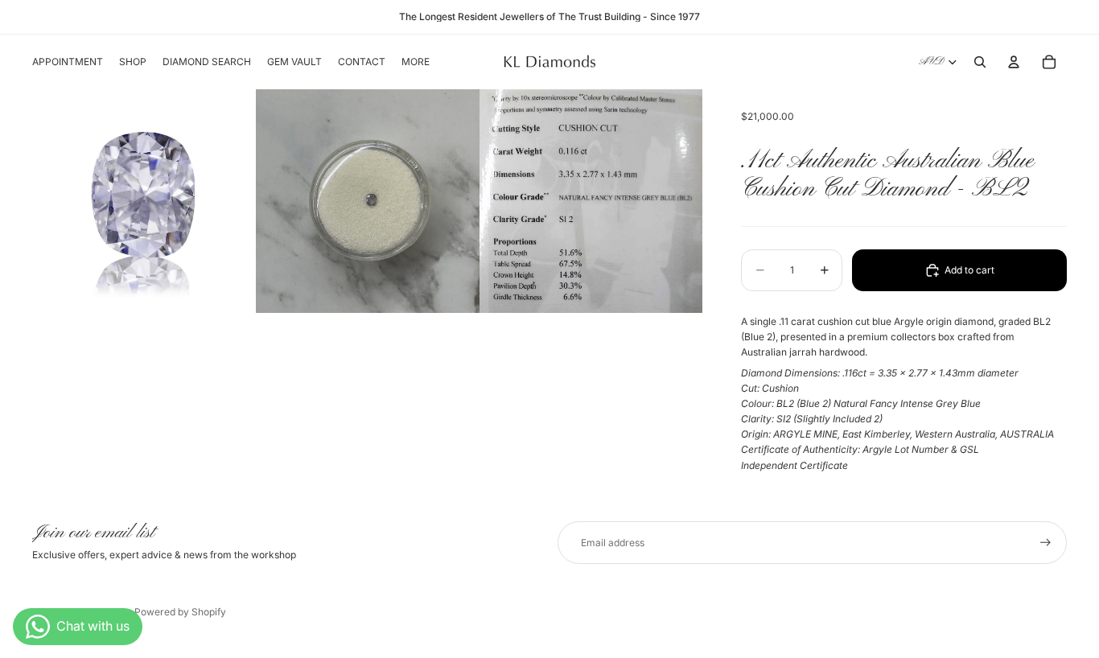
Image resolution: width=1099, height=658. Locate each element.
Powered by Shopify (180, 612)
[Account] (1013, 62)
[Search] (980, 62)
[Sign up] (1045, 542)
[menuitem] (415, 62)
